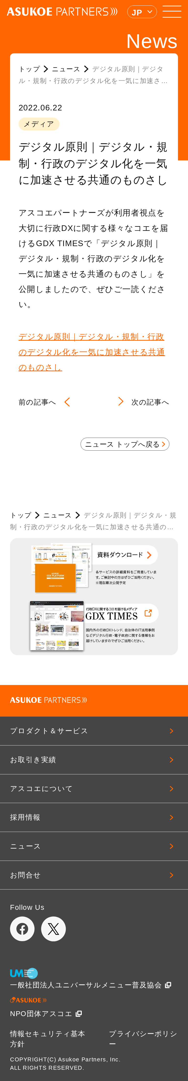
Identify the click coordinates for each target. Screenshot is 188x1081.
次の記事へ (150, 402)
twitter (53, 928)
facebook (22, 928)
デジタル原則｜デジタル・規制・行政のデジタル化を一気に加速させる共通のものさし (92, 352)
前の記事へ (38, 402)
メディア (39, 124)
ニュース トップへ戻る (122, 444)
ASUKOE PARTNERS (62, 11)
